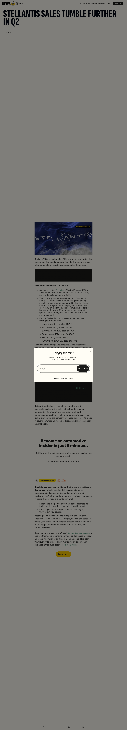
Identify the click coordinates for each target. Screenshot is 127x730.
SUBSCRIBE (83, 368)
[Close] (90, 351)
